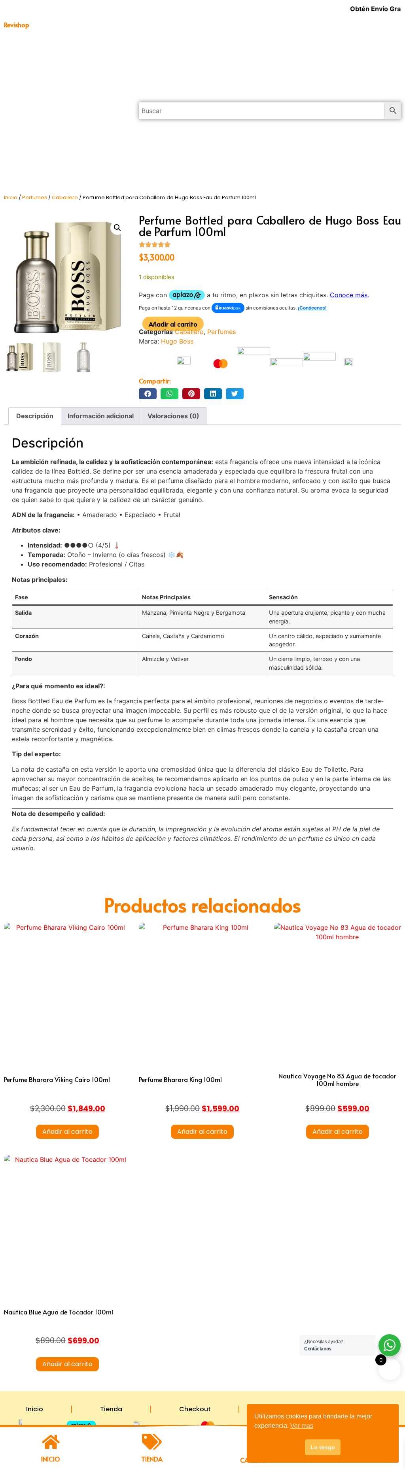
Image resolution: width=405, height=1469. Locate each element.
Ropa (63, 156)
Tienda (111, 1409)
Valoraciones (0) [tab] (173, 416)
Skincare (63, 174)
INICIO (50, 1458)
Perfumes (64, 101)
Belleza (67, 47)
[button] (117, 228)
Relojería (63, 138)
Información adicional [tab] (101, 416)
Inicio (10, 197)
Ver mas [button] (301, 1425)
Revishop (16, 24)
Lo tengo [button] (322, 1447)
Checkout (195, 1409)
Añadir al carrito (173, 323)
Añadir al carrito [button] (67, 1131)
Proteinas (67, 119)
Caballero (65, 197)
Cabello (68, 65)
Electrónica (67, 83)
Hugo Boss (177, 341)
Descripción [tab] (34, 416)
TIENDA (152, 1458)
